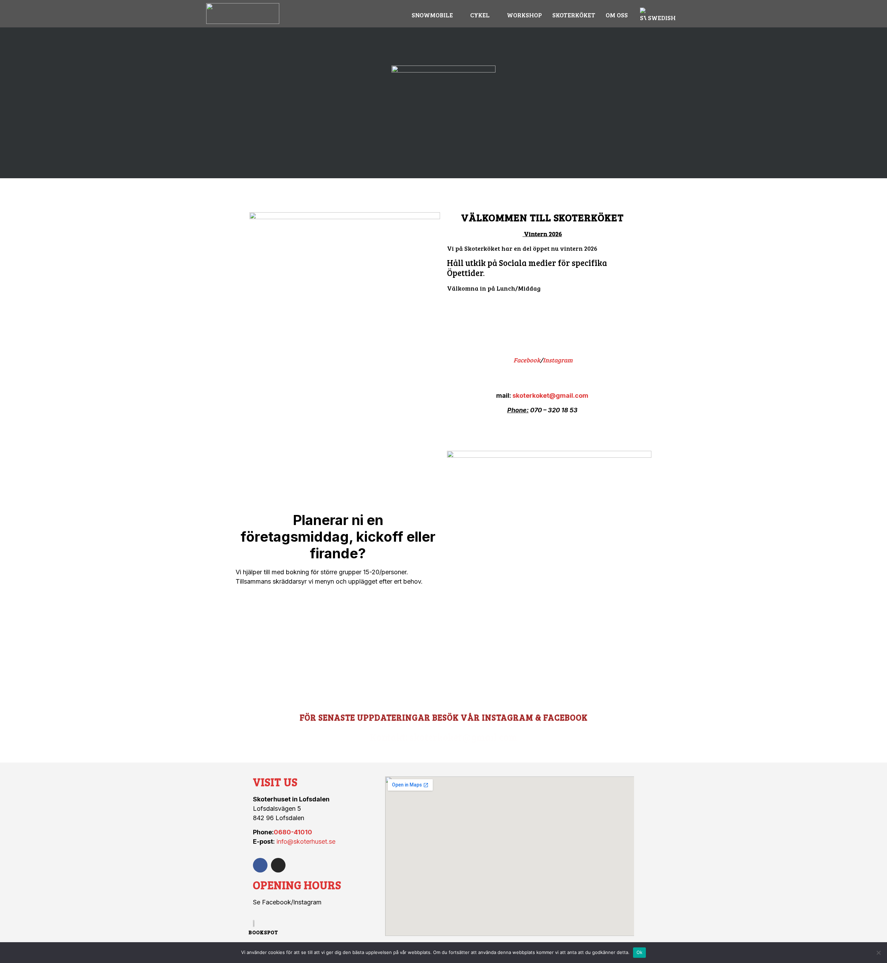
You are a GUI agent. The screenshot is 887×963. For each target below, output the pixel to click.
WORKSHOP (524, 15)
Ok (639, 952)
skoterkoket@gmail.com (550, 395)
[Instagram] (278, 865)
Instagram (558, 360)
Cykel (480, 15)
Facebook (526, 360)
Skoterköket (573, 15)
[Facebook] (260, 865)
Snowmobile (432, 15)
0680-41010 (293, 832)
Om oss (617, 15)
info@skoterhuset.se (305, 841)
